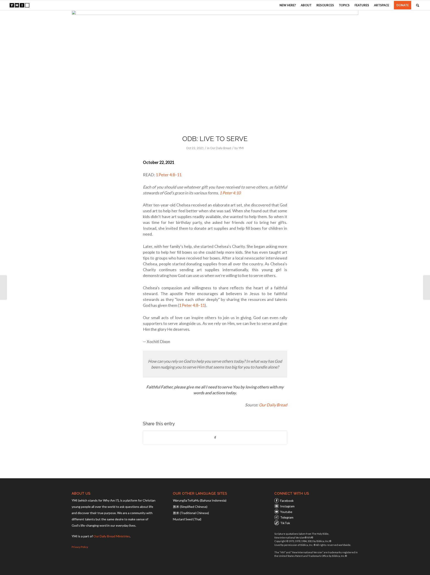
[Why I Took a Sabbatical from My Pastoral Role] (426, 287)
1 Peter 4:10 (230, 192)
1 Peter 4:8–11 (168, 174)
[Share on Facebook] (215, 437)
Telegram (286, 517)
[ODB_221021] (215, 69)
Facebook (287, 500)
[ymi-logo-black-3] (19, 5)
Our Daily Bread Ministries (111, 536)
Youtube (286, 512)
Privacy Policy (80, 547)
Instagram (287, 506)
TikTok (285, 523)
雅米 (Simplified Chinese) (190, 506)
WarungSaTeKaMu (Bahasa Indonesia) (199, 500)
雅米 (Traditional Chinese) (191, 513)
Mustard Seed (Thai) (187, 519)
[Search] (417, 5)
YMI (241, 148)
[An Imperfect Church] (3, 287)
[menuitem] (287, 5)
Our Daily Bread (220, 148)
